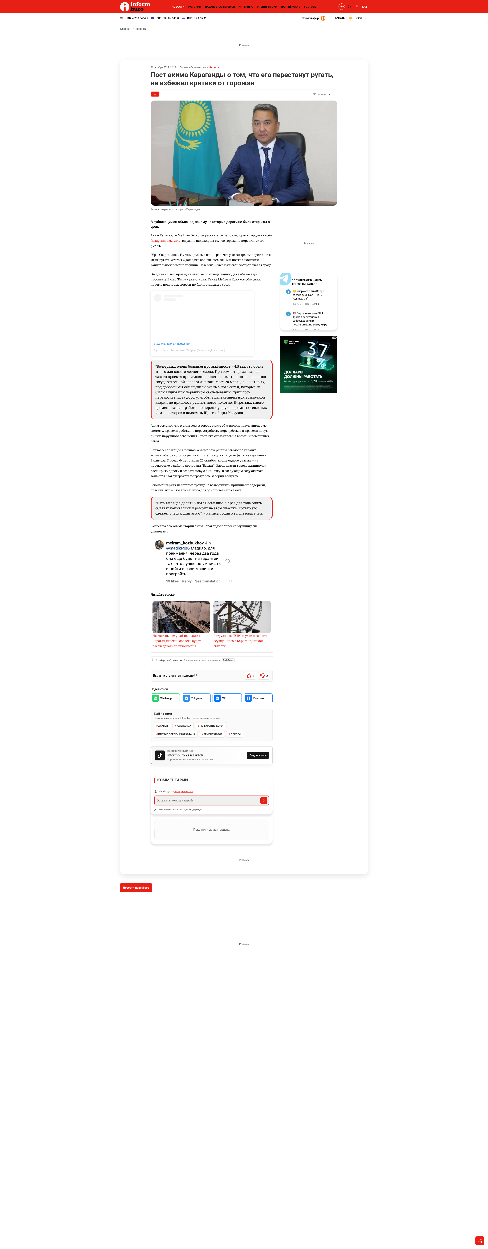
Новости (178, 6)
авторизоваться (183, 791)
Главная (125, 28)
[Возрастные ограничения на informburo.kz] (341, 6)
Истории (194, 6)
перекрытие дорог (212, 725)
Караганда (184, 725)
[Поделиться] (479, 1240)
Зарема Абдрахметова (193, 67)
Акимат (163, 725)
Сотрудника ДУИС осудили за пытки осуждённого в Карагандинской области (242, 641)
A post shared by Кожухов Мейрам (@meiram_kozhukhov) (189, 350)
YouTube (310, 6)
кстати (215, 67)
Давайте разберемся (220, 6)
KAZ (364, 6)
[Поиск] (349, 6)
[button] (351, 18)
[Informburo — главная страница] (136, 6)
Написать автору (326, 94)
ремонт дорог (213, 734)
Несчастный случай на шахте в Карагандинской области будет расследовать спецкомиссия (176, 641)
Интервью (245, 6)
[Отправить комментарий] (263, 800)
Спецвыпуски (267, 6)
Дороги (236, 734)
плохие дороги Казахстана (176, 734)
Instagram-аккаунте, (166, 240)
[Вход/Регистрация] (356, 6)
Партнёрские (290, 6)
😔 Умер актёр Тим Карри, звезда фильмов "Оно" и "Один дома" (309, 295)
